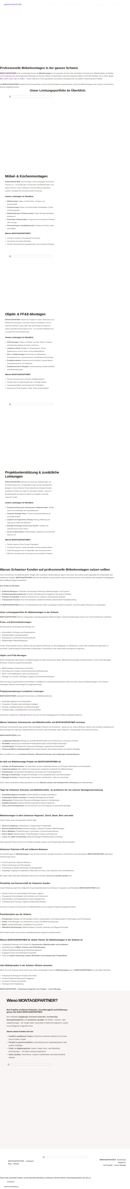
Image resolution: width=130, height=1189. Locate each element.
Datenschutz (88, 4)
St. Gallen (21, 79)
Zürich (106, 76)
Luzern (11, 79)
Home (44, 4)
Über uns (66, 4)
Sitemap (16, 1164)
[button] (59, 4)
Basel (111, 76)
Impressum (100, 4)
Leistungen (54, 4)
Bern (1, 79)
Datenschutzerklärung (11, 1186)
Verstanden (10, 1182)
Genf (6, 79)
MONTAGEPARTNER (8, 73)
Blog (9, 1164)
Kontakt (77, 4)
